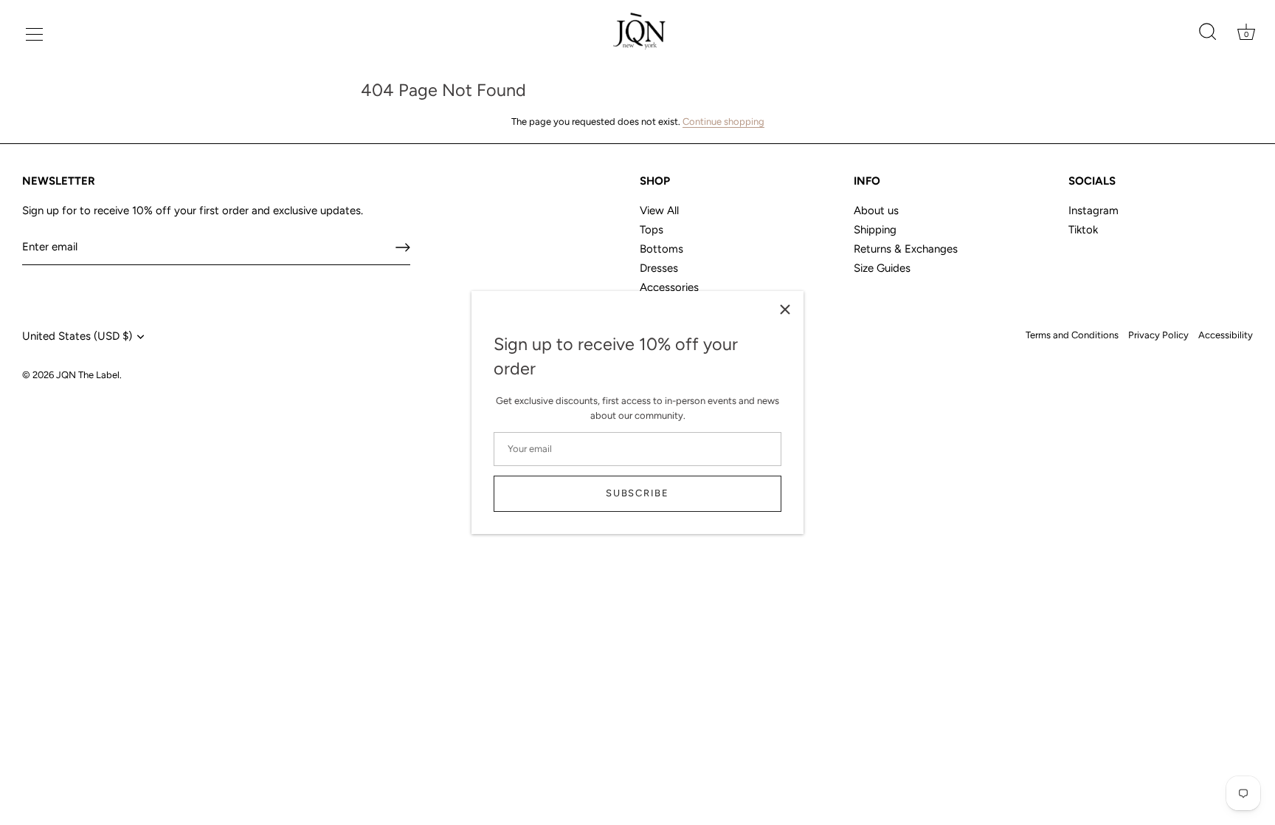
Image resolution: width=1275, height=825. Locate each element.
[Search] (1207, 32)
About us (876, 210)
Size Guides (882, 268)
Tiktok (1083, 229)
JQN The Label (88, 374)
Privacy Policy (1158, 334)
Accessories (669, 287)
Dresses (659, 268)
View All (659, 210)
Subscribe (637, 493)
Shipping (875, 229)
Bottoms (661, 249)
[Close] (785, 309)
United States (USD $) (77, 336)
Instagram (1093, 210)
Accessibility (1225, 334)
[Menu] (32, 32)
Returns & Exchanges (906, 249)
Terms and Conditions (1072, 334)
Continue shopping (723, 121)
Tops (651, 229)
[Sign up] (402, 247)
